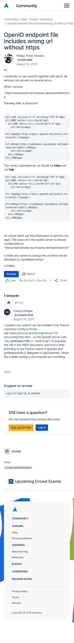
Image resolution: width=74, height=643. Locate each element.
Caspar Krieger (23, 311)
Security (16, 602)
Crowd (33, 19)
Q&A (24, 19)
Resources (17, 557)
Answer (11, 274)
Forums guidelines (22, 538)
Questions (46, 19)
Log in (10, 393)
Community (26, 5)
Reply (7, 371)
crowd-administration (18, 467)
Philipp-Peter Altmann (30, 55)
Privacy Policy (20, 591)
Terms (15, 597)
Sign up (22, 393)
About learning (20, 551)
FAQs (15, 532)
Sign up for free (21, 427)
